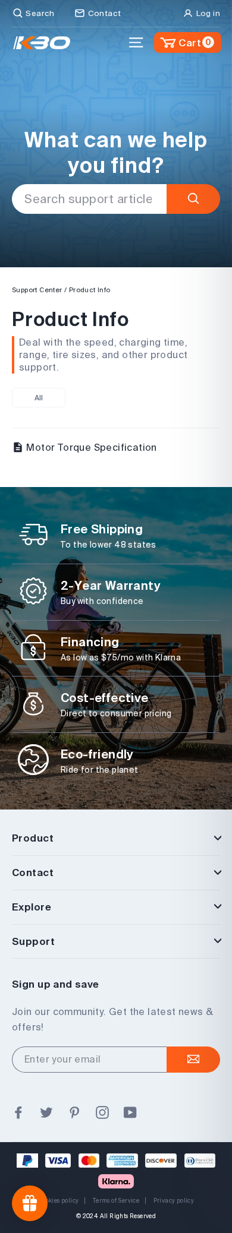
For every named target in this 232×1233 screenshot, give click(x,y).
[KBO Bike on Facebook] (18, 1113)
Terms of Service (116, 1200)
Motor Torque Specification (90, 447)
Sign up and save (55, 983)
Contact (33, 872)
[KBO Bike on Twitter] (46, 1113)
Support (33, 941)
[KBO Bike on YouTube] (130, 1113)
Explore (31, 906)
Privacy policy (174, 1200)
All (39, 397)
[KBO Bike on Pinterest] (74, 1113)
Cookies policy (58, 1200)
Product (33, 837)
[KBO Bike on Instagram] (102, 1113)
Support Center (37, 289)
